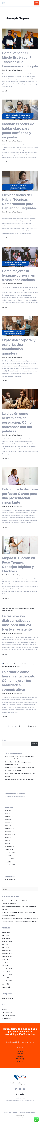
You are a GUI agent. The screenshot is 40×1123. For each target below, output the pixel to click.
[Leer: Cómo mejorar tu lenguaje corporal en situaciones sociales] (20, 256)
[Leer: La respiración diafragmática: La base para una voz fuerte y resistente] (20, 609)
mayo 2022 (8, 862)
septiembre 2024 (10, 834)
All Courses (20, 1053)
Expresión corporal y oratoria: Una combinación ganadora (19, 921)
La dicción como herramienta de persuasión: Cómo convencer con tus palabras (17, 422)
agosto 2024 (8, 837)
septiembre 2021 (10, 865)
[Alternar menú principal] (36, 3)
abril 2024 (7, 844)
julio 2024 (7, 841)
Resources (20, 1056)
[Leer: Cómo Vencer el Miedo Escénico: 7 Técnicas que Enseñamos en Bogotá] (20, 38)
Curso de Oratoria (7, 70)
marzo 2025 (8, 822)
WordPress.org (6, 1018)
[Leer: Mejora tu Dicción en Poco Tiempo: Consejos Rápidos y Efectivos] (20, 545)
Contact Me (20, 1061)
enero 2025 (8, 825)
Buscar (4, 740)
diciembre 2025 (9, 816)
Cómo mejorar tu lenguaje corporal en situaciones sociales (18, 275)
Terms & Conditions (20, 1118)
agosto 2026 (8, 810)
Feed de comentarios (8, 1015)
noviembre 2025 (9, 819)
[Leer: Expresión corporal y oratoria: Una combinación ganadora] (20, 326)
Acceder (4, 1009)
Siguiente (32, 726)
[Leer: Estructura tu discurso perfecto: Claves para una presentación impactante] (20, 476)
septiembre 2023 (10, 853)
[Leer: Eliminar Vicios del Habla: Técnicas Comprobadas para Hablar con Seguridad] (20, 180)
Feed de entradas (7, 1012)
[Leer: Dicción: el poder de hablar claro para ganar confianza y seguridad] (20, 109)
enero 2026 (8, 813)
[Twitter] (16, 1089)
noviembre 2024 (9, 831)
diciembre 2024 (9, 828)
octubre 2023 (9, 850)
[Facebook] (20, 1089)
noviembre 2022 (9, 859)
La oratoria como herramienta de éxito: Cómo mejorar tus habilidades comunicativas (19, 681)
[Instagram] (24, 1089)
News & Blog (20, 1059)
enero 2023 (8, 856)
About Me (20, 1051)
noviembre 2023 (9, 847)
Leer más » (5, 91)
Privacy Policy (20, 1115)
